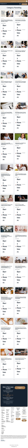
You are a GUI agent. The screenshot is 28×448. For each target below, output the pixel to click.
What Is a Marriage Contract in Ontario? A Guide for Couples (6, 84)
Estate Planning (17, 209)
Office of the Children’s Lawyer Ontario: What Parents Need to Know (20, 180)
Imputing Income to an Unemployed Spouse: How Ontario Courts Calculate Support (5, 180)
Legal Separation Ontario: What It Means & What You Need (6, 211)
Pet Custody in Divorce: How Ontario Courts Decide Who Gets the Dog (20, 403)
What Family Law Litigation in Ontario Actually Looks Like (20, 52)
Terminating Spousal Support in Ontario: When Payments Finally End (21, 243)
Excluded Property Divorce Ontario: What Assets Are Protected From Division (6, 339)
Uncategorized (17, 241)
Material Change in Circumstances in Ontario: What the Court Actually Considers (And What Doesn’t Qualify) (7, 307)
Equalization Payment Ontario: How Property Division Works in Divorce (21, 339)
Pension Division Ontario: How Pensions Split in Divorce (20, 371)
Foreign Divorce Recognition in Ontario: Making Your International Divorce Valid (6, 275)
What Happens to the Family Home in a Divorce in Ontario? (20, 20)
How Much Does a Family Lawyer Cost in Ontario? (7, 52)
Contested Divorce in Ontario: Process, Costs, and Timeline (20, 84)
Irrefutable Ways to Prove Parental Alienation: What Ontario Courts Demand (19, 436)
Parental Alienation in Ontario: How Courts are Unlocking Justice (6, 436)
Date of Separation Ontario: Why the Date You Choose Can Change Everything (20, 275)
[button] (26, 1)
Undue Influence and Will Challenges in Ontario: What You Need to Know (7, 148)
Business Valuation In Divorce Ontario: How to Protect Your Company (6, 371)
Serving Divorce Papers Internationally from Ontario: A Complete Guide (6, 243)
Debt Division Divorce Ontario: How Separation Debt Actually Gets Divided (20, 307)
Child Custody (3, 434)
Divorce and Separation (18, 18)
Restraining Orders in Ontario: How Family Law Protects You (20, 116)
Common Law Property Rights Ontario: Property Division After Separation (6, 116)
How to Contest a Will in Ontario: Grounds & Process (20, 211)
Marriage (2, 82)
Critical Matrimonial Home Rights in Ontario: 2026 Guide (6, 402)
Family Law (2, 18)
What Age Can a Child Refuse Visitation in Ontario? (20, 148)
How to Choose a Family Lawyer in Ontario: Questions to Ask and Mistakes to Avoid (7, 21)
